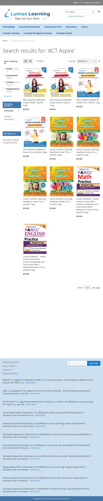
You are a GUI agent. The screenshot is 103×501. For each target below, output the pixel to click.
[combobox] (80, 12)
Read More (31, 382)
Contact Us (7, 369)
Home (5, 41)
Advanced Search (76, 16)
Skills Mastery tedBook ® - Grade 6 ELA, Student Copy (35, 150)
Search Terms (9, 366)
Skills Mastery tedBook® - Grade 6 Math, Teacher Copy (34, 103)
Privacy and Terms (11, 362)
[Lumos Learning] (27, 14)
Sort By (72, 61)
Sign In (76, 2)
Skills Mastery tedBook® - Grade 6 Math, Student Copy (61, 103)
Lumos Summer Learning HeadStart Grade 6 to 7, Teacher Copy (87, 152)
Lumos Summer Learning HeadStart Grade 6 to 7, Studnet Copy (61, 202)
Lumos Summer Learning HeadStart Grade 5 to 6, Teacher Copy (61, 152)
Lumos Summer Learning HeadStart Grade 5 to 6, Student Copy (34, 202)
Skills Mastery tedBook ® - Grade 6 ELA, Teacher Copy (88, 101)
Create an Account (92, 2)
